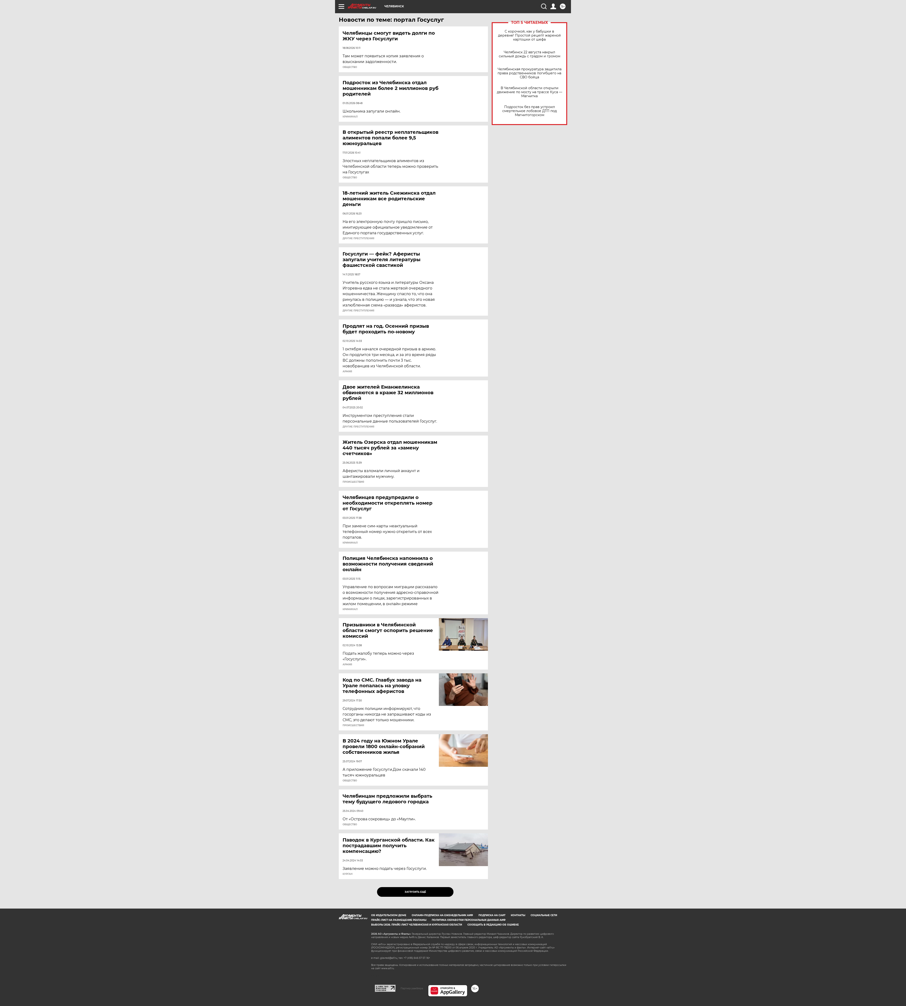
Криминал (350, 117)
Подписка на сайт (491, 915)
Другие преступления (358, 238)
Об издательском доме (388, 915)
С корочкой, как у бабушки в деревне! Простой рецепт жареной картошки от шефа (529, 35)
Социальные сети (544, 915)
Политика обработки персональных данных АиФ (469, 920)
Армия (347, 371)
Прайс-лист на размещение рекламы (398, 920)
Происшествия (353, 482)
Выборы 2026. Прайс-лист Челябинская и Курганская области (416, 924)
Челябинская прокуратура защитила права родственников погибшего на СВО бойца (530, 73)
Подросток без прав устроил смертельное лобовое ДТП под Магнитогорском (529, 111)
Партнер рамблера (412, 988)
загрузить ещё (415, 891)
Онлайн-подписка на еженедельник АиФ (442, 915)
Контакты (518, 915)
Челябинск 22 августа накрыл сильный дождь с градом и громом (529, 54)
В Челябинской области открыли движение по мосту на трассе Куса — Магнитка (529, 92)
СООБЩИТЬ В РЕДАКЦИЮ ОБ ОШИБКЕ (493, 924)
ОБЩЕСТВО (350, 67)
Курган (347, 874)
